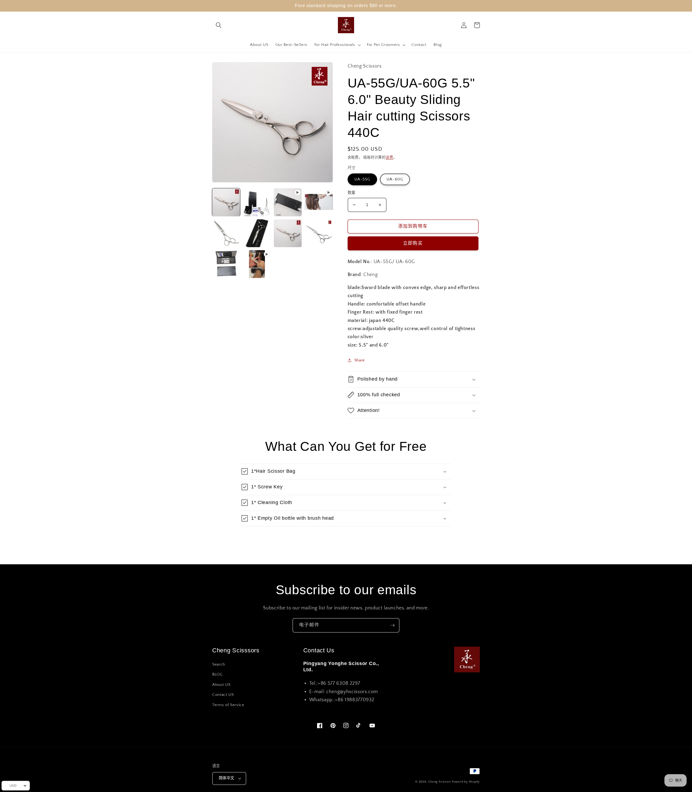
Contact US (223, 694)
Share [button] (359, 360)
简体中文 (226, 778)
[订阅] (392, 625)
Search (218, 664)
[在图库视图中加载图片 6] (318, 233)
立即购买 (412, 243)
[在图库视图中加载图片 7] (226, 264)
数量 (351, 193)
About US (221, 684)
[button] (218, 25)
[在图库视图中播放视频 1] (288, 202)
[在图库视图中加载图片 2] (257, 202)
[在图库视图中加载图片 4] (257, 233)
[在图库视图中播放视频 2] (318, 202)
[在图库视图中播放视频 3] (257, 264)
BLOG (217, 674)
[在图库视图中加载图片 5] (288, 233)
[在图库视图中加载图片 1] (226, 202)
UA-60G (395, 179)
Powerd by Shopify (466, 781)
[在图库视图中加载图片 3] (226, 233)
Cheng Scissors (439, 781)
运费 (389, 157)
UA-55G (362, 179)
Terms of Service (228, 705)
